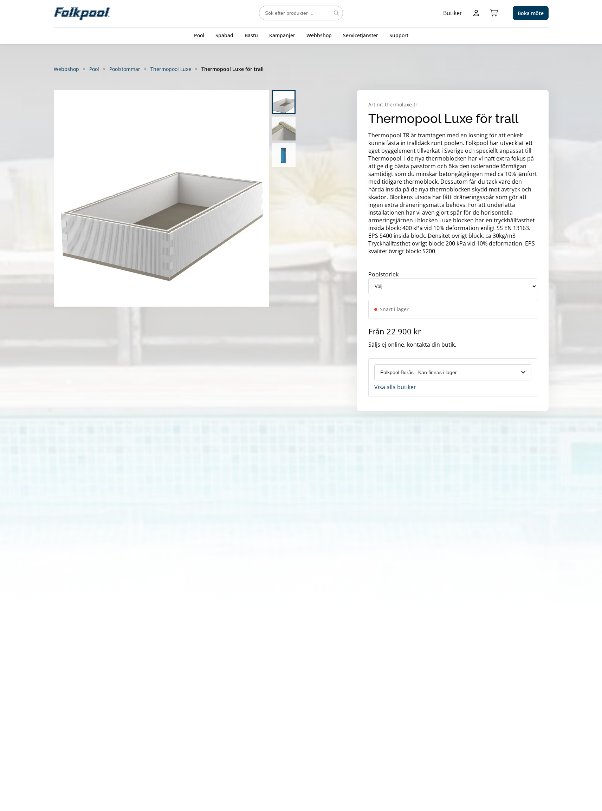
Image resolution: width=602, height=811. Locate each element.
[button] (161, 198)
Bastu (251, 35)
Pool (199, 35)
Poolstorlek (383, 274)
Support (398, 35)
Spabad (224, 35)
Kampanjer (282, 35)
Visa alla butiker (395, 387)
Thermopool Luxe (170, 69)
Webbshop (319, 35)
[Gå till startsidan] (82, 13)
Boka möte (531, 13)
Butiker (452, 13)
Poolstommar (124, 69)
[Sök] (336, 13)
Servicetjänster (360, 35)
